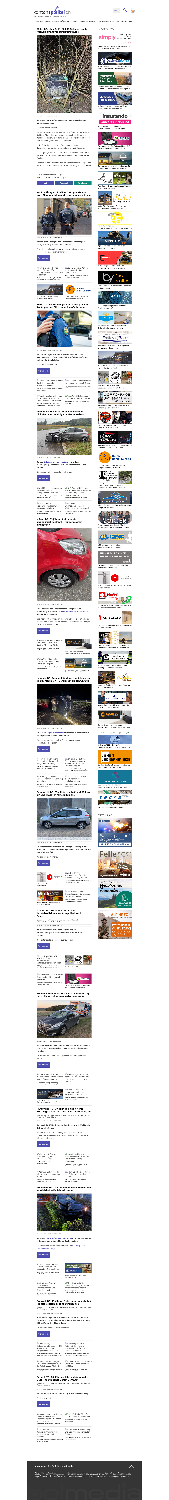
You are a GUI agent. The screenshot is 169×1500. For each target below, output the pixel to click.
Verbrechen (83, 21)
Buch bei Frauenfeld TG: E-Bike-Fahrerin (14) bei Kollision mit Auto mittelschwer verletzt (63, 995)
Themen (74, 21)
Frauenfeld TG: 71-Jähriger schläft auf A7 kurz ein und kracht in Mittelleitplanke (63, 793)
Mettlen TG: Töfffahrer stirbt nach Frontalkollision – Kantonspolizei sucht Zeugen (59, 913)
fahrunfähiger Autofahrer (51, 732)
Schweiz (39, 21)
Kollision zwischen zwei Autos (57, 462)
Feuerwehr (106, 21)
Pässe (99, 21)
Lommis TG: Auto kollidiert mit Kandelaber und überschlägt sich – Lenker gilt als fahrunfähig (64, 679)
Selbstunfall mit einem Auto (58, 1238)
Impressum (40, 1466)
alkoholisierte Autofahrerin (73, 611)
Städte (63, 21)
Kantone (55, 21)
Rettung (115, 21)
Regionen (47, 21)
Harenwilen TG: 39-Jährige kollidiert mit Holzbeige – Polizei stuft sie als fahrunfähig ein (64, 1110)
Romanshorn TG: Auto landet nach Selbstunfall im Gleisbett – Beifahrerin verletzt (64, 1189)
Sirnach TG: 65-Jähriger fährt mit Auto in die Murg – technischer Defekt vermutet (62, 1378)
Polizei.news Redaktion (54, 116)
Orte (68, 21)
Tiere (122, 21)
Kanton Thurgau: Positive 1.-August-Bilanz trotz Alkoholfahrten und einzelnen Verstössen (64, 193)
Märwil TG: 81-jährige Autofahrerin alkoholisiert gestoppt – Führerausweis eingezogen (59, 522)
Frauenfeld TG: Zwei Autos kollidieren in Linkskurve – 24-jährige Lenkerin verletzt (60, 413)
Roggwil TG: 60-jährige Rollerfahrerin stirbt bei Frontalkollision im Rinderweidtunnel (64, 1302)
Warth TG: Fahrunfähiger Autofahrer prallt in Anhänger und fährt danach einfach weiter (62, 306)
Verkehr (92, 21)
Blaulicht (129, 21)
